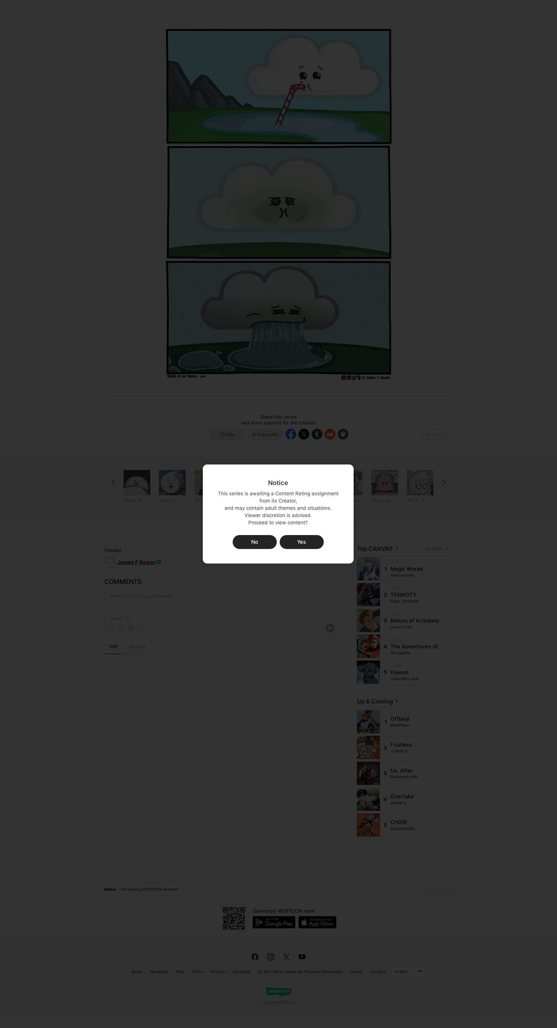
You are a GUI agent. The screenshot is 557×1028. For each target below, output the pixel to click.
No (254, 542)
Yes (301, 542)
